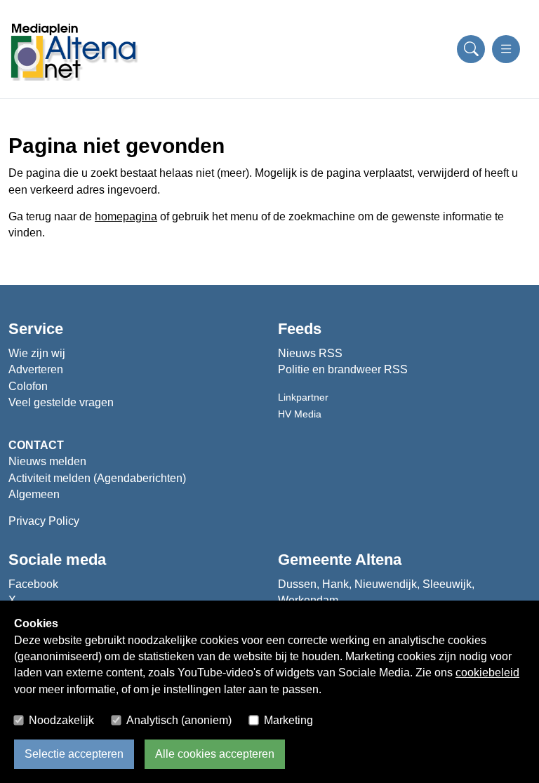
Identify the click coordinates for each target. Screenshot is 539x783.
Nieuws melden (47, 461)
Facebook (33, 584)
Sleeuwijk (447, 584)
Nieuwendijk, (387, 584)
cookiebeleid (487, 672)
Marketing (288, 720)
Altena (378, 559)
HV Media (299, 414)
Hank (335, 584)
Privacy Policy (43, 521)
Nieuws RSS (310, 353)
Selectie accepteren (74, 754)
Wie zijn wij (36, 353)
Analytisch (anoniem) (179, 720)
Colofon (28, 386)
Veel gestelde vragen (61, 402)
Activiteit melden (50, 478)
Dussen (297, 584)
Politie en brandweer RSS (343, 369)
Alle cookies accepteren (214, 754)
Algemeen (34, 494)
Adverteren (35, 369)
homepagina (126, 216)
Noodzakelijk (61, 720)
